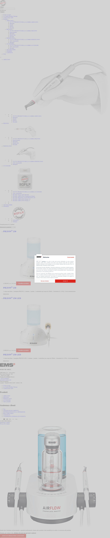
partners (44, 261)
